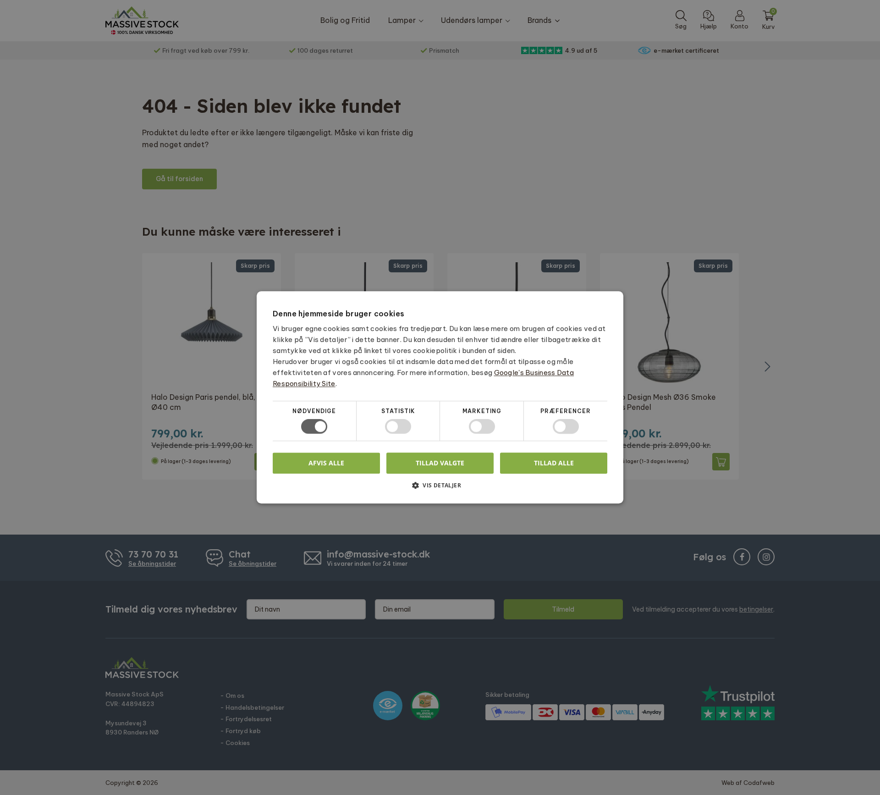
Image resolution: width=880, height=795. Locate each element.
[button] (440, 489)
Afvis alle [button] (326, 463)
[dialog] (440, 397)
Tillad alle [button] (554, 462)
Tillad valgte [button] (440, 462)
